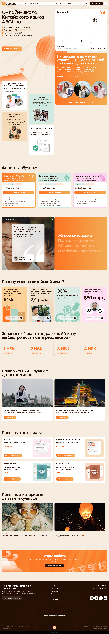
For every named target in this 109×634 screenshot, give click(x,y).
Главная (55, 586)
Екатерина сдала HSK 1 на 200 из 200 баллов (21, 410)
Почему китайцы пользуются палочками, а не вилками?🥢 (24, 536)
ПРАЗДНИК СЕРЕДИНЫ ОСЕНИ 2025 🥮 (69, 536)
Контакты (84, 3)
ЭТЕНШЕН (105, 628)
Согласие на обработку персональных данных (54, 619)
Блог (76, 3)
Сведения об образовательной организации (55, 615)
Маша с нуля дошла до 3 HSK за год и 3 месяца (74, 410)
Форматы (55, 588)
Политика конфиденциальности (55, 620)
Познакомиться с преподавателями (80, 102)
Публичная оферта (54, 617)
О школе (69, 3)
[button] (105, 3)
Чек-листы (59, 3)
